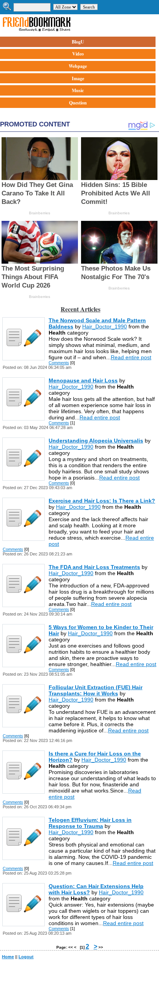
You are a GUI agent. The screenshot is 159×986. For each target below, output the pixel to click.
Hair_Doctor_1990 (104, 326)
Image (78, 78)
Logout (26, 956)
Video (78, 53)
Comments (59, 362)
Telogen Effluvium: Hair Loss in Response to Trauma (90, 823)
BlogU (78, 42)
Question (78, 102)
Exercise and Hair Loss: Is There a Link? (102, 501)
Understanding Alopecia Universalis (96, 440)
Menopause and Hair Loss (83, 380)
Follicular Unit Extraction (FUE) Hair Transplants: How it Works (95, 690)
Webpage (78, 66)
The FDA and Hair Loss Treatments (94, 567)
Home (8, 956)
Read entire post (131, 357)
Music (78, 90)
